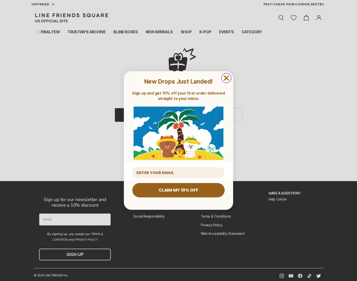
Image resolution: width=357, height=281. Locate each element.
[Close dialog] (226, 78)
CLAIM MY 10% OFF (178, 190)
